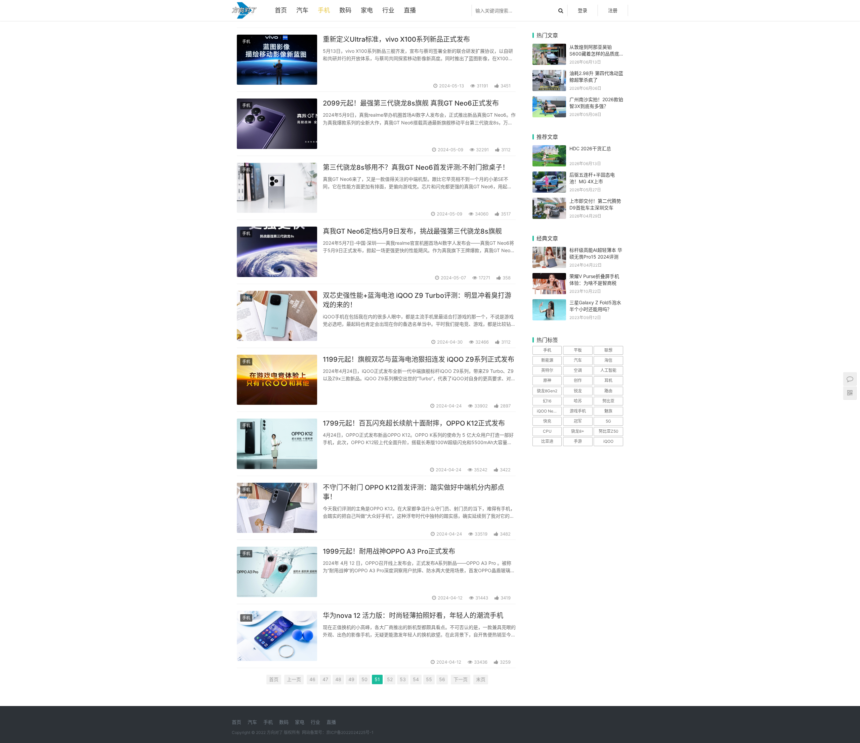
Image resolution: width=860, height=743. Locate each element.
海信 (608, 360)
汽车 (302, 10)
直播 (410, 10)
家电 (367, 10)
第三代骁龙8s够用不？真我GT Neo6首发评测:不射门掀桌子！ (416, 167)
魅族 (608, 411)
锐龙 (578, 390)
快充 (547, 421)
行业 (388, 10)
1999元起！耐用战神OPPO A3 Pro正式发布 (389, 551)
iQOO (608, 441)
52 (390, 679)
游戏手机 (578, 411)
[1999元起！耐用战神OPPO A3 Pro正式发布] (277, 572)
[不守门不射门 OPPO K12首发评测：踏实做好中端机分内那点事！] (277, 508)
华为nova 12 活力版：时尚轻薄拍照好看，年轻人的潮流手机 (413, 616)
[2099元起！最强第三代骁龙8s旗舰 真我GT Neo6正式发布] (277, 124)
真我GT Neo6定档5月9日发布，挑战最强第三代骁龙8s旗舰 (412, 231)
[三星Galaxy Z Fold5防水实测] (549, 303)
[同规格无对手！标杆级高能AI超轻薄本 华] (549, 251)
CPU (547, 431)
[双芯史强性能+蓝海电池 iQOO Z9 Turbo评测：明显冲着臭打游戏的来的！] (277, 316)
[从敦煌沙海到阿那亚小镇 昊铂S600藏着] (549, 48)
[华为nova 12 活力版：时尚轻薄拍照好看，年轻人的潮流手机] (277, 636)
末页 (480, 679)
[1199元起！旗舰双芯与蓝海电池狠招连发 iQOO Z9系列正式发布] (277, 380)
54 (416, 679)
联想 (608, 350)
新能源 (547, 360)
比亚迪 (547, 441)
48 (338, 679)
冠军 (578, 421)
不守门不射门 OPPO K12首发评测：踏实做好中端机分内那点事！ (413, 492)
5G (608, 421)
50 (364, 679)
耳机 (608, 380)
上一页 (294, 679)
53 (403, 679)
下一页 (461, 679)
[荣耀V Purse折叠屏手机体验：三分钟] (549, 277)
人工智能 (608, 370)
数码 (345, 10)
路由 (608, 390)
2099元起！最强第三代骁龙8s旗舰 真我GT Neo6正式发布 (411, 103)
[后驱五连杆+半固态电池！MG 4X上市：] (549, 176)
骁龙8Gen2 (547, 390)
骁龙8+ (577, 431)
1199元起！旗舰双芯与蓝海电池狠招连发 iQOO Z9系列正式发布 (418, 359)
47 (325, 679)
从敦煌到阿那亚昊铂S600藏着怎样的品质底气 (594, 53)
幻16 (547, 400)
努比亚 (608, 400)
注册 (612, 10)
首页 (281, 10)
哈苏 (578, 400)
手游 (578, 441)
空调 (578, 370)
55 (429, 679)
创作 (578, 380)
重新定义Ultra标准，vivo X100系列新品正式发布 (396, 39)
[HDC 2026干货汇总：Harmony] (549, 149)
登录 (582, 10)
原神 (547, 380)
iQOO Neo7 (547, 411)
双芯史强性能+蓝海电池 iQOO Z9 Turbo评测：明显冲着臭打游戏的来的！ (417, 300)
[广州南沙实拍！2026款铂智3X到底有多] (549, 100)
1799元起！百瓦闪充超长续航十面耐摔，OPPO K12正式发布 (414, 423)
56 (442, 679)
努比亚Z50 (608, 431)
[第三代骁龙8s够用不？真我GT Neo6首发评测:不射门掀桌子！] (277, 188)
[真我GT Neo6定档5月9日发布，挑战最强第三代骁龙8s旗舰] (277, 252)
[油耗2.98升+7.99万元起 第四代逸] (549, 74)
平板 (578, 350)
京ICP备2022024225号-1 (350, 732)
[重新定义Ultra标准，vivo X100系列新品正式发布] (277, 60)
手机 (324, 10)
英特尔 (547, 370)
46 (312, 679)
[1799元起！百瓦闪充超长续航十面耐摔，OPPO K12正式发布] (277, 444)
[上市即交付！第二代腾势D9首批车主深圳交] (549, 202)
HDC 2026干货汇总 (590, 148)
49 (351, 679)
